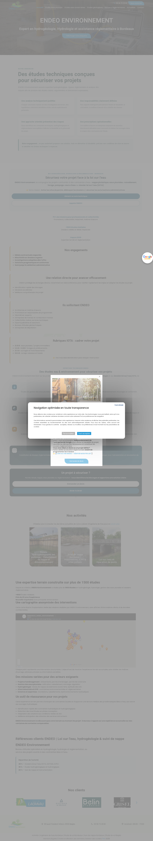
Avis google (147, 257)
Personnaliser (68, 433)
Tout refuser (118, 405)
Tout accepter (84, 433)
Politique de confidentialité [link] (76, 411)
